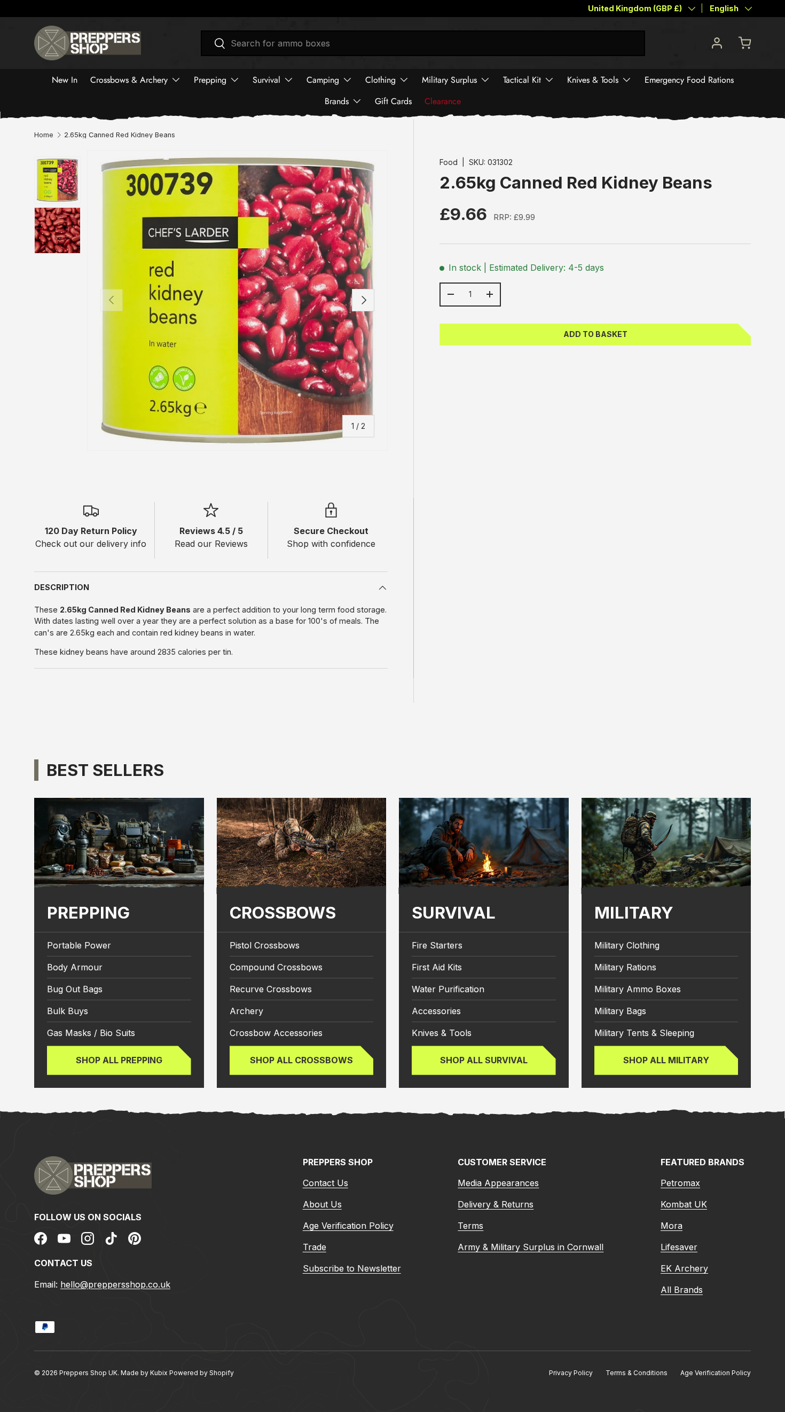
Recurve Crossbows (271, 989)
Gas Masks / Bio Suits (91, 1032)
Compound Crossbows (276, 967)
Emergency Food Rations (689, 80)
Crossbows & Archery (129, 80)
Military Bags (620, 1011)
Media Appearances (498, 1183)
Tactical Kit (522, 80)
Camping (323, 80)
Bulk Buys (67, 1011)
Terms (470, 1225)
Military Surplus (449, 80)
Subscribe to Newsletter (352, 1268)
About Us (322, 1204)
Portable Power (79, 945)
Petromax (680, 1183)
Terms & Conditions (637, 1373)
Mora (671, 1225)
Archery (246, 1011)
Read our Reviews (211, 543)
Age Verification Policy (348, 1225)
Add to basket (595, 334)
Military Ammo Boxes (637, 989)
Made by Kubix (145, 1373)
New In (64, 80)
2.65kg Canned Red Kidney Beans (119, 135)
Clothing (380, 80)
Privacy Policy (571, 1373)
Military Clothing (627, 945)
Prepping (210, 80)
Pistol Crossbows (265, 945)
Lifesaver (679, 1247)
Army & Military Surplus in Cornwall (530, 1247)
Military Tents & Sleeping (644, 1032)
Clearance (443, 101)
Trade (314, 1247)
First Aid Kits (437, 967)
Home (43, 135)
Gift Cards (393, 101)
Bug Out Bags (75, 989)
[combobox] (423, 43)
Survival (266, 80)
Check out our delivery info (90, 543)
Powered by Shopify (201, 1373)
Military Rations (625, 967)
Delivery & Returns (495, 1204)
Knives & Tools (592, 80)
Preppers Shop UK (88, 1373)
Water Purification (448, 989)
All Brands (682, 1289)
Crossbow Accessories (276, 1032)
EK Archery (684, 1268)
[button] (744, 42)
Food (448, 162)
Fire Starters (437, 945)
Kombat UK (684, 1204)
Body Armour (75, 967)
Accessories (436, 1011)
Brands (337, 101)
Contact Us (325, 1183)
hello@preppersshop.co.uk (115, 1284)
